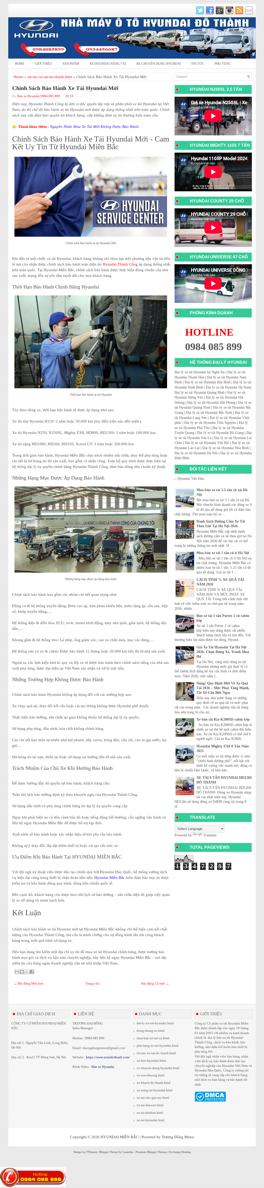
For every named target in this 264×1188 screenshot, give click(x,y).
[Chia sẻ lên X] (26, 971)
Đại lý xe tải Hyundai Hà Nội (196, 453)
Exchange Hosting (180, 1151)
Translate (210, 835)
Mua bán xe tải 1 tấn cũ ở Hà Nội (222, 553)
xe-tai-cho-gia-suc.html (153, 1098)
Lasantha (127, 1151)
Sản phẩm (70, 63)
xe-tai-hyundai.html (150, 1120)
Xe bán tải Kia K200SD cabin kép (223, 719)
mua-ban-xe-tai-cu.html (153, 1038)
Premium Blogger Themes (151, 1151)
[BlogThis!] (21, 971)
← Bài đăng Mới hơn (28, 983)
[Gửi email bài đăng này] (17, 971)
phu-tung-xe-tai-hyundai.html (157, 1045)
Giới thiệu (43, 63)
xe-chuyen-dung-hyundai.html (158, 1068)
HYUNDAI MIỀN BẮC (120, 1137)
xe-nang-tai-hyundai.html (154, 1090)
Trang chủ (92, 983)
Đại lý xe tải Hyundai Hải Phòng (211, 403)
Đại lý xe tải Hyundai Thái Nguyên (210, 423)
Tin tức (197, 63)
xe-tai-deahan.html (150, 1113)
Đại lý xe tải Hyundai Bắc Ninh (209, 413)
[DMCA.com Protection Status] (210, 1100)
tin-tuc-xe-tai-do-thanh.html (50, 77)
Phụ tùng (222, 63)
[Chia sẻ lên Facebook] (31, 971)
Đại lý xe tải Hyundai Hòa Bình (225, 448)
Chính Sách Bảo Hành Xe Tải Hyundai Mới (65, 88)
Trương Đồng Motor (178, 1137)
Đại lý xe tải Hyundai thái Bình (207, 382)
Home (19, 63)
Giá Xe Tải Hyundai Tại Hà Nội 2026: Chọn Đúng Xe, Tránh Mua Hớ (222, 651)
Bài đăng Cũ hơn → (155, 983)
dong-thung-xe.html (151, 1031)
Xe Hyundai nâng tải (107, 63)
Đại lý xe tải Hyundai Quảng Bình (200, 392)
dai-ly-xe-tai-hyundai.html (155, 1023)
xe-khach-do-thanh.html (153, 1083)
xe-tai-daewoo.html (150, 1105)
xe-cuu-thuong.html (150, 1075)
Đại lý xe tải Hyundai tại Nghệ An (200, 372)
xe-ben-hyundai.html (151, 1060)
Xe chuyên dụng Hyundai (158, 63)
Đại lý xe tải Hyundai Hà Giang (220, 433)
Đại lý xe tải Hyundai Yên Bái (207, 443)
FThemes (91, 1151)
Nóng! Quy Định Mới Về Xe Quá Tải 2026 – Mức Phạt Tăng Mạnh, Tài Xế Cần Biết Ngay (223, 688)
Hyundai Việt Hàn (191, 479)
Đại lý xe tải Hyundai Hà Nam (228, 387)
